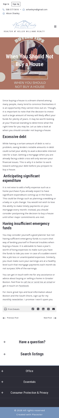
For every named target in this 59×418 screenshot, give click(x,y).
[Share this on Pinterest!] (48, 309)
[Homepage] (24, 24)
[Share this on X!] (38, 309)
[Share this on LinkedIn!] (43, 309)
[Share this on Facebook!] (33, 309)
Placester (37, 414)
